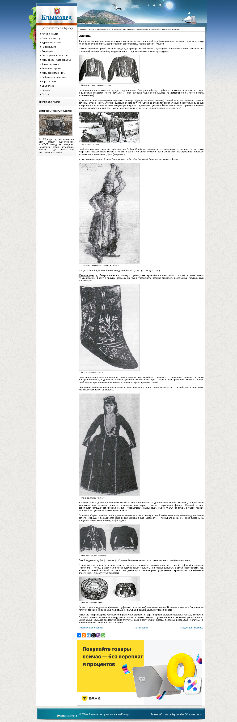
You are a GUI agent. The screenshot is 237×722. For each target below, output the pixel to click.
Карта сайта (178, 714)
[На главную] (148, 4)
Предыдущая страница (91, 627)
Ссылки (46, 90)
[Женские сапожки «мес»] (109, 370)
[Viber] (98, 635)
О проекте (165, 714)
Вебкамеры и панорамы (54, 77)
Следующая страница (191, 627)
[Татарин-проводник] (109, 142)
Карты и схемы (49, 81)
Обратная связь (193, 714)
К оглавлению (141, 627)
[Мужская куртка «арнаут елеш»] (109, 83)
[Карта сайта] (154, 4)
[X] (93, 635)
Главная (155, 714)
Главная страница (88, 29)
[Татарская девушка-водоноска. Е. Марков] (109, 263)
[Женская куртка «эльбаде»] (109, 553)
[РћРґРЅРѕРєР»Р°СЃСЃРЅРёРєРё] (84, 635)
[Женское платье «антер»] (109, 495)
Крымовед (56, 17)
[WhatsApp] (103, 635)
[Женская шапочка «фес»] (109, 600)
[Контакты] (159, 4)
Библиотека (48, 86)
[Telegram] (89, 635)
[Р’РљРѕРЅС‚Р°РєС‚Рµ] (79, 635)
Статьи (45, 94)
